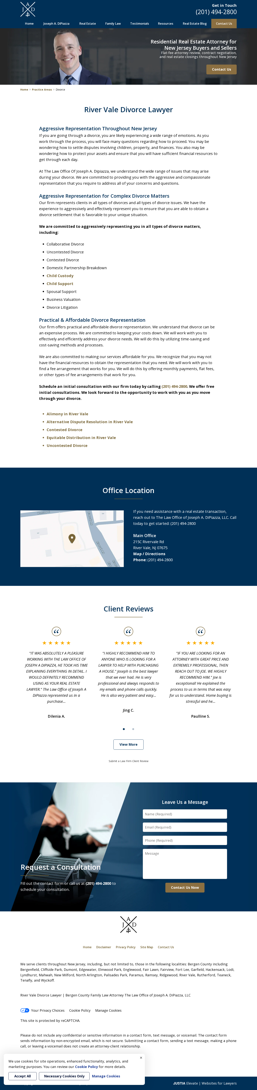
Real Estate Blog (195, 23)
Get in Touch (224, 5)
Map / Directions (149, 553)
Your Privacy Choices (48, 1010)
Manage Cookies (108, 1010)
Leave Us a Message (185, 802)
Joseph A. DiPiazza (56, 23)
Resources (165, 23)
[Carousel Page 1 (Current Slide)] (123, 729)
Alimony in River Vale (67, 413)
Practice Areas (42, 89)
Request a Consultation (61, 867)
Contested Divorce (64, 429)
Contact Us (224, 23)
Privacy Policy (126, 947)
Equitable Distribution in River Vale (81, 437)
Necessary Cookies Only (64, 1076)
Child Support (60, 283)
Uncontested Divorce (67, 445)
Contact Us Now (185, 887)
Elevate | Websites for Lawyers (205, 1083)
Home (29, 23)
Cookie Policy (79, 1010)
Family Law (113, 23)
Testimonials (139, 23)
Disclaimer (103, 947)
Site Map (146, 947)
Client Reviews (129, 609)
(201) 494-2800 (216, 12)
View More (128, 744)
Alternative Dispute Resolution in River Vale (90, 421)
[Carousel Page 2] (133, 729)
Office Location (128, 490)
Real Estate (87, 23)
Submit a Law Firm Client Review (128, 761)
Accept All (22, 1076)
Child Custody (60, 275)
